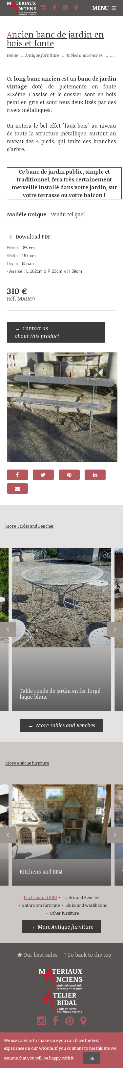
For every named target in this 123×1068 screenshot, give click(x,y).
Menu (100, 7)
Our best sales (40, 954)
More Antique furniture (65, 926)
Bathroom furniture (41, 905)
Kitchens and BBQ (41, 871)
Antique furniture (42, 55)
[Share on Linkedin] (95, 475)
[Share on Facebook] (17, 475)
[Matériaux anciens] (61, 978)
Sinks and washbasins (86, 905)
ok (92, 1058)
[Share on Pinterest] (69, 475)
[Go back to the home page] (23, 8)
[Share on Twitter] (43, 475)
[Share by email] (17, 488)
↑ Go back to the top (87, 954)
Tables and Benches (84, 55)
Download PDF (33, 236)
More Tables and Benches (65, 725)
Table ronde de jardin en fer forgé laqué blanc (60, 693)
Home (12, 55)
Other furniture (64, 913)
